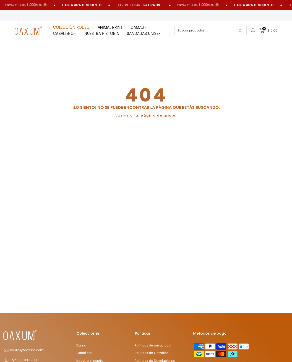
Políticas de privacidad (153, 345)
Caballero (84, 353)
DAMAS (137, 27)
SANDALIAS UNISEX (144, 33)
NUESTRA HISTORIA (101, 33)
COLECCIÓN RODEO (71, 27)
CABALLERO (63, 33)
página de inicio (158, 115)
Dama (81, 345)
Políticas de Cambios (151, 353)
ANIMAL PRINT (110, 27)
